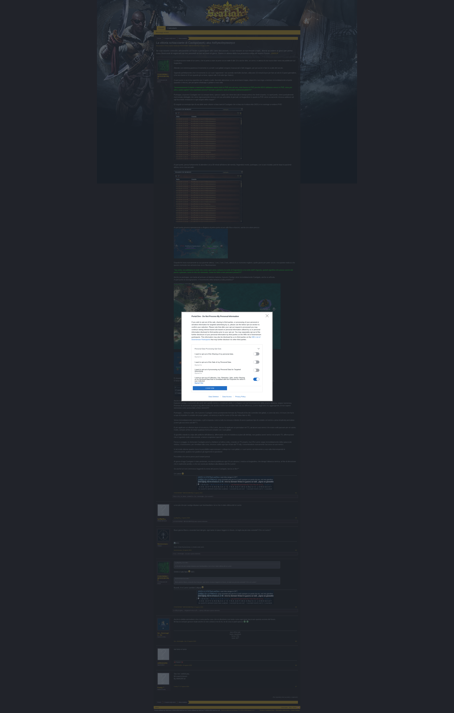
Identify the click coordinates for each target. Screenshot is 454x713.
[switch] (256, 353)
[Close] (268, 316)
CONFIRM (210, 388)
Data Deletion (214, 397)
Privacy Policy (240, 397)
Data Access (227, 397)
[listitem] (227, 348)
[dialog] (227, 356)
